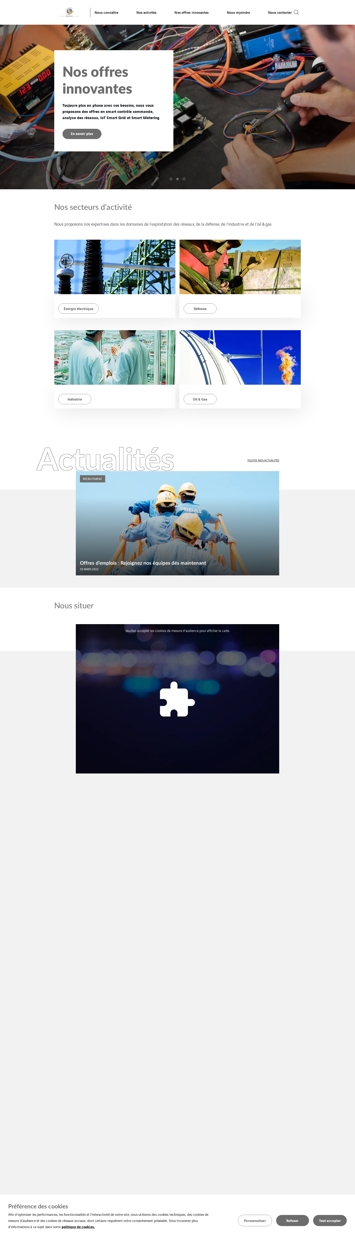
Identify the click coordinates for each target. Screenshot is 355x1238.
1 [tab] (171, 179)
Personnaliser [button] (255, 1220)
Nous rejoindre (238, 12)
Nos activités (146, 12)
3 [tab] (184, 179)
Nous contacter (280, 12)
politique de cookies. (78, 1226)
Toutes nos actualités (263, 460)
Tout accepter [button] (330, 1220)
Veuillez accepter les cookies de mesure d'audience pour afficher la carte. (177, 630)
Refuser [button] (292, 1220)
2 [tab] (177, 179)
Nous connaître (106, 12)
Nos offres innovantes (191, 12)
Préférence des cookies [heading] (38, 1206)
